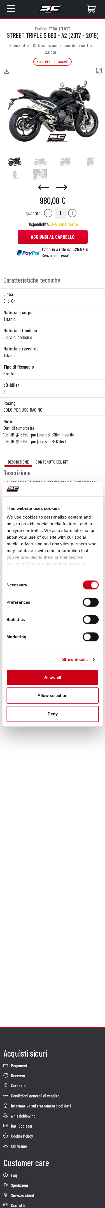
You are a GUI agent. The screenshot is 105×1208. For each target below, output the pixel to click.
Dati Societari (22, 1125)
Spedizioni (19, 1185)
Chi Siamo (18, 1146)
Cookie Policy (21, 1135)
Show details (75, 659)
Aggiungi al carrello (52, 237)
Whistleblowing (22, 1115)
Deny (53, 713)
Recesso (17, 1075)
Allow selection (52, 695)
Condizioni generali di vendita (34, 1095)
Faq (13, 1175)
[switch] (91, 602)
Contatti (17, 1205)
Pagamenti (19, 1065)
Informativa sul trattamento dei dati (40, 1105)
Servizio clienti (23, 1195)
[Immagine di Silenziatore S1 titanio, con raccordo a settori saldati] (14, 161)
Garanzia (17, 1085)
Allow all (52, 677)
